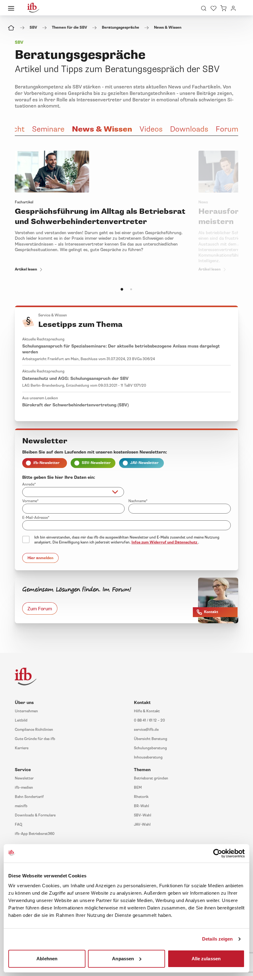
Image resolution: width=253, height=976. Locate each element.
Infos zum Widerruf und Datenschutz (164, 542)
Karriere (21, 748)
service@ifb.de (146, 729)
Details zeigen (217, 938)
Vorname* (30, 501)
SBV (33, 27)
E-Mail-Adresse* (35, 517)
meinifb (21, 806)
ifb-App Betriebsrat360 (35, 834)
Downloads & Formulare (35, 815)
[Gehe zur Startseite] (33, 8)
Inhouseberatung (148, 757)
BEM (138, 787)
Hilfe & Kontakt (147, 711)
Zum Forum (39, 608)
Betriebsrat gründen (151, 778)
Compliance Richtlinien (34, 729)
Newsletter (24, 778)
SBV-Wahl (142, 815)
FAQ (18, 824)
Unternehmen (26, 711)
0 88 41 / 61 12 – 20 (149, 720)
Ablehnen (46, 958)
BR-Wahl (141, 806)
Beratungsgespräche (120, 27)
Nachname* (137, 501)
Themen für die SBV (69, 27)
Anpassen (123, 958)
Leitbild (21, 720)
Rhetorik (141, 797)
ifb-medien (24, 787)
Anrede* (29, 484)
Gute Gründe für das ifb (35, 739)
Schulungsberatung (150, 748)
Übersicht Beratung (150, 739)
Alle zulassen (206, 958)
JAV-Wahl (142, 824)
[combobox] (73, 492)
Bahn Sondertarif (29, 797)
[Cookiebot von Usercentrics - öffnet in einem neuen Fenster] (218, 853)
